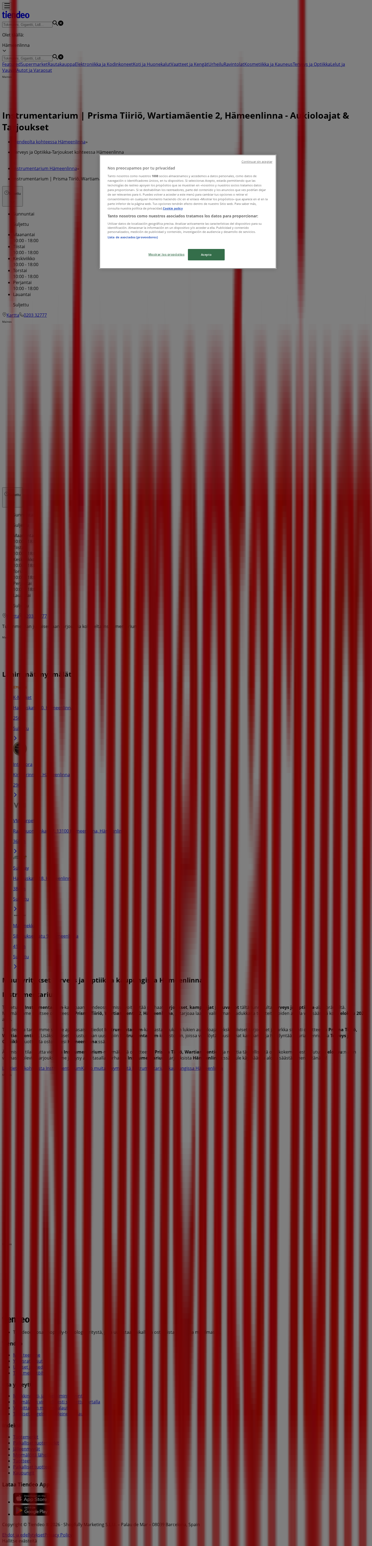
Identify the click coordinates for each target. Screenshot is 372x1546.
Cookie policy (173, 208)
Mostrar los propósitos (166, 254)
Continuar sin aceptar (257, 162)
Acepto (206, 254)
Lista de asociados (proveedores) (133, 237)
